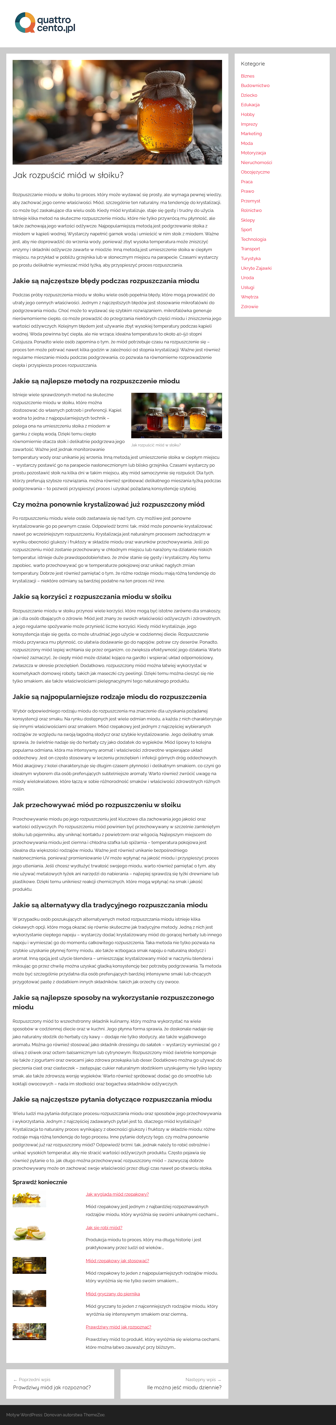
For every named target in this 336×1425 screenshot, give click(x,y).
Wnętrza (249, 296)
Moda (247, 143)
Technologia (253, 239)
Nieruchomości (256, 162)
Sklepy (248, 220)
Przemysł (250, 200)
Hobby (248, 114)
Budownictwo (255, 85)
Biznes (247, 76)
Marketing (251, 133)
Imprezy (249, 124)
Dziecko (249, 95)
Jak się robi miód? (104, 1227)
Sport (246, 229)
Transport (250, 248)
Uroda (247, 277)
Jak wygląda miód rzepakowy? (117, 1194)
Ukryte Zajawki (256, 268)
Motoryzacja (253, 152)
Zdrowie (249, 306)
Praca (247, 181)
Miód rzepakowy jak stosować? (117, 1260)
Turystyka (251, 258)
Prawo (247, 191)
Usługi (247, 287)
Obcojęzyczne (255, 172)
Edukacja (250, 104)
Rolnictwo (251, 210)
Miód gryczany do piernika (113, 1293)
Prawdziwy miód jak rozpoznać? (118, 1327)
